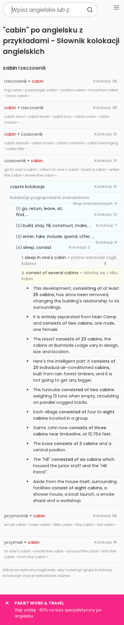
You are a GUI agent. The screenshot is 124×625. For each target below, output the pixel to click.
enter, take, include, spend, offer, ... (58, 236)
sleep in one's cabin (45, 257)
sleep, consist (37, 247)
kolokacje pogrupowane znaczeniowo (49, 197)
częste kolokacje (27, 187)
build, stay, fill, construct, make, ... (57, 225)
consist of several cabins (52, 273)
